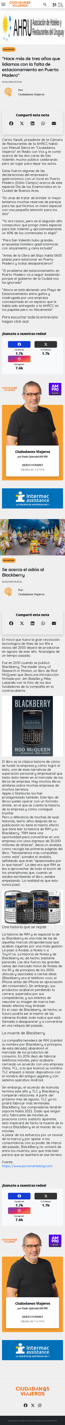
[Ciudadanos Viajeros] (20, 4)
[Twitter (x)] (33, 1405)
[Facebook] (19, 344)
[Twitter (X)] (45, 344)
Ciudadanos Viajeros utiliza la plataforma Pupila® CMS (32, 1420)
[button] (11, 126)
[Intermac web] (32, 498)
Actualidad (8, 49)
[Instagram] (19, 359)
